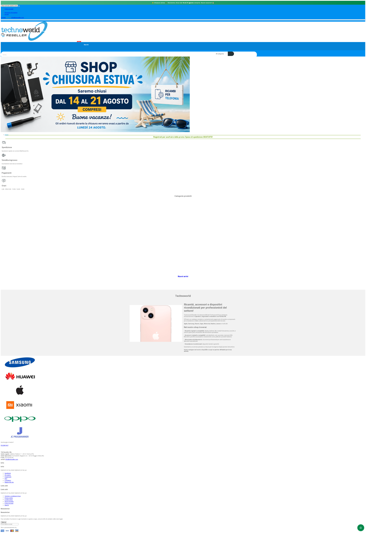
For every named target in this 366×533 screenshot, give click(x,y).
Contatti (3, 17)
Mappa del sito (9, 482)
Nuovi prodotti (9, 501)
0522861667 (4, 445)
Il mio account (9, 9)
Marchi (7, 505)
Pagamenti (8, 477)
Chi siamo (8, 475)
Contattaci (8, 480)
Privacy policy (9, 498)
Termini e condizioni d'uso (13, 496)
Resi (6, 479)
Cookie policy (9, 500)
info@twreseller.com (17, 17)
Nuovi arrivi (183, 276)
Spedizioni (8, 473)
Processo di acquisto (11, 12)
